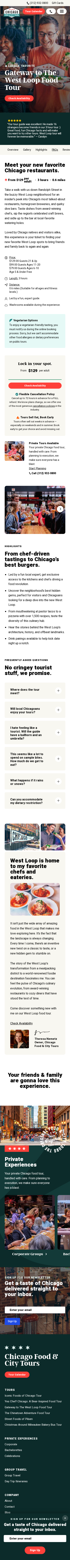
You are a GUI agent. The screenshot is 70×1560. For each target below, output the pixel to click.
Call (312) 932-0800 (44, 473)
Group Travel (12, 1475)
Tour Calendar (34, 11)
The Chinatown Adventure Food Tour (27, 1413)
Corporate (11, 1444)
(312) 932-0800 (39, 3)
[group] (30, 1225)
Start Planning (37, 468)
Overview (12, 150)
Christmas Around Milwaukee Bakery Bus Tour (33, 1424)
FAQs (55, 150)
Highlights (41, 150)
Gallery (27, 150)
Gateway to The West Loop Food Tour (28, 1407)
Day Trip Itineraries (16, 1481)
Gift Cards (57, 3)
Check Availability (19, 98)
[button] (60, 509)
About (8, 1500)
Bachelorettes (13, 1450)
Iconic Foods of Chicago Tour (23, 1395)
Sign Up (12, 1321)
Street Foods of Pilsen (19, 1419)
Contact (10, 1506)
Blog (7, 1512)
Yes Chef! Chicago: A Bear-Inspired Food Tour (33, 1401)
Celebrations (12, 1456)
